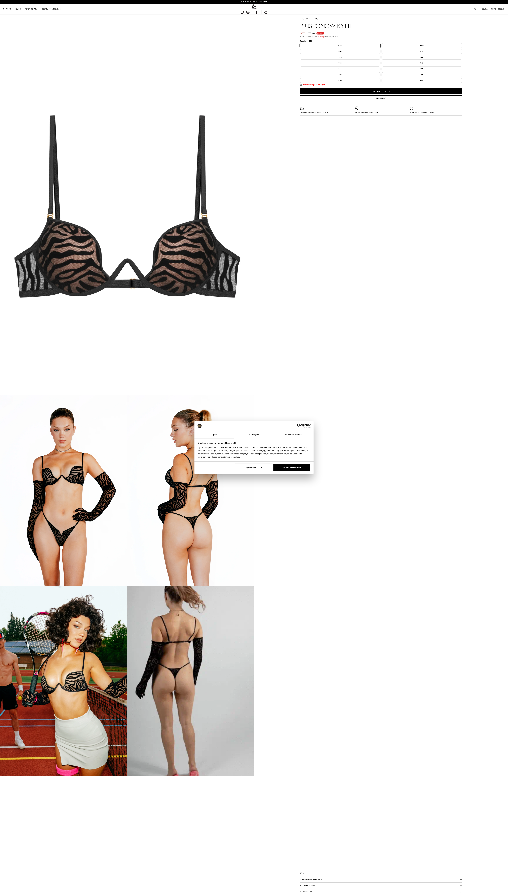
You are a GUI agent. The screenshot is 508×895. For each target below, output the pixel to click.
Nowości (7, 9)
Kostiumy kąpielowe (51, 9)
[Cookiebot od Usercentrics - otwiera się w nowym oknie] (299, 426)
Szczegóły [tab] (254, 434)
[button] (485, 9)
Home (302, 19)
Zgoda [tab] (214, 434)
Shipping (321, 37)
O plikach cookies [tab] (293, 434)
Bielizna (18, 9)
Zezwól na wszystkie (291, 467)
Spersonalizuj (252, 467)
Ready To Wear (31, 9)
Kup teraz (381, 98)
